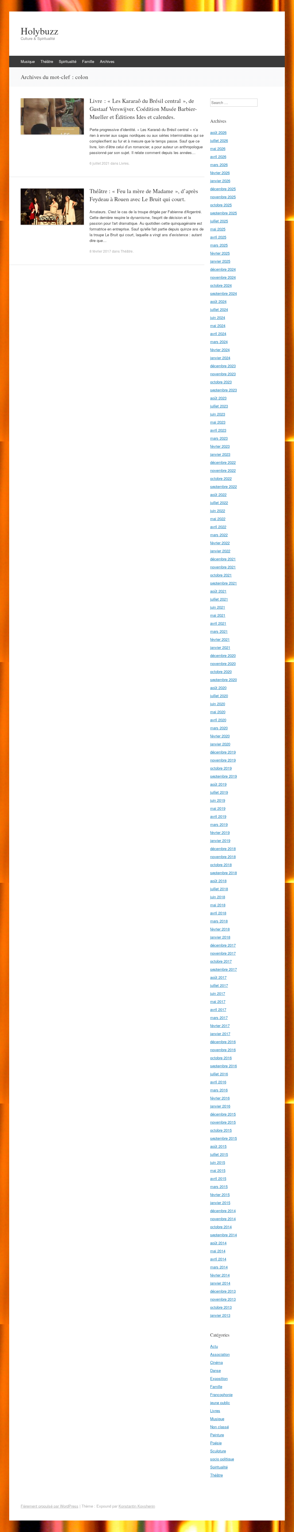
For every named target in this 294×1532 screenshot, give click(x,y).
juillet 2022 (219, 502)
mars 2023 (219, 438)
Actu (214, 1346)
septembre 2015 (223, 1138)
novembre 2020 (223, 663)
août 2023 (218, 398)
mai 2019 (217, 808)
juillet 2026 (219, 140)
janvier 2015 (220, 1202)
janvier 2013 (220, 1315)
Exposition (219, 1378)
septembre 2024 (223, 293)
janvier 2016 (220, 1106)
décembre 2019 (223, 752)
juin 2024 (217, 317)
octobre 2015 (221, 1130)
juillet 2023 (219, 406)
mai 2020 (217, 711)
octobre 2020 (221, 671)
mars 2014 (219, 1267)
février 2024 (220, 349)
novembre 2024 (223, 277)
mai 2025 (217, 229)
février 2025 (220, 253)
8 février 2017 (100, 251)
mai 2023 (217, 422)
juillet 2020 (219, 695)
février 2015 (220, 1194)
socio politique (222, 1459)
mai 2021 (217, 615)
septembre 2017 (223, 969)
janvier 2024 (220, 357)
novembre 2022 (223, 470)
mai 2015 (217, 1170)
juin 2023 (217, 414)
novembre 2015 (223, 1122)
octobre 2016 (221, 1057)
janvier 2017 (220, 1033)
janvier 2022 (220, 550)
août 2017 (218, 977)
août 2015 (218, 1146)
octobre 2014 (221, 1226)
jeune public (220, 1402)
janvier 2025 (220, 261)
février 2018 (220, 929)
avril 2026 (218, 156)
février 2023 (220, 446)
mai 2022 (217, 518)
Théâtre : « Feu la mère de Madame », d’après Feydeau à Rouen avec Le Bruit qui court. (144, 195)
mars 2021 (219, 631)
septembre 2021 (223, 583)
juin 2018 (217, 896)
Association (220, 1354)
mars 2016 (219, 1090)
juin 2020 (217, 703)
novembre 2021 (223, 567)
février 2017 (220, 1025)
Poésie (216, 1442)
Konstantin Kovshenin (137, 1506)
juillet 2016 (219, 1074)
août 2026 (218, 132)
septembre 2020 (223, 679)
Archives (107, 61)
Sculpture (218, 1451)
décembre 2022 (223, 462)
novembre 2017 (223, 953)
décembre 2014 (223, 1210)
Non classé (219, 1426)
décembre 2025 (223, 188)
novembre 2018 (223, 856)
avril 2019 (218, 816)
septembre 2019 (223, 776)
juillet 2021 (219, 599)
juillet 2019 (219, 792)
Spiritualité (67, 61)
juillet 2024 (219, 309)
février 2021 (220, 639)
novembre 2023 (223, 373)
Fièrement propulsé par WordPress (49, 1506)
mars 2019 (219, 824)
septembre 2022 (223, 486)
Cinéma (216, 1362)
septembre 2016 (223, 1065)
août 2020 (218, 687)
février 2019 (220, 832)
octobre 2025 (221, 204)
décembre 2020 (223, 655)
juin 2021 (217, 607)
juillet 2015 (219, 1154)
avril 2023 (218, 430)
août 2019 (218, 784)
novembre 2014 (223, 1218)
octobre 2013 (221, 1307)
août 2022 (218, 494)
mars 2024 (219, 341)
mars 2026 (219, 164)
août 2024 (218, 301)
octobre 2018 (221, 864)
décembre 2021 (223, 559)
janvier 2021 (220, 647)
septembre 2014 (223, 1234)
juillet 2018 (219, 888)
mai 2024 (217, 325)
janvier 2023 (220, 454)
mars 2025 (219, 245)
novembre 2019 (223, 760)
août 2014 (218, 1242)
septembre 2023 (223, 390)
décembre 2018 (223, 848)
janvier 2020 (220, 744)
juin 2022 (217, 510)
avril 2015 (218, 1178)
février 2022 (220, 542)
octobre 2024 (221, 285)
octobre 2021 (221, 575)
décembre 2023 (223, 365)
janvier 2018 (220, 937)
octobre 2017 (221, 961)
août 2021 (218, 591)
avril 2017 (218, 1009)
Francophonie (221, 1394)
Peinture (217, 1434)
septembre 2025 (223, 213)
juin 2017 (217, 993)
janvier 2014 (220, 1283)
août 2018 (218, 880)
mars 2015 (219, 1186)
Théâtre (46, 61)
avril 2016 (218, 1082)
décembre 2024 (223, 269)
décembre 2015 (223, 1114)
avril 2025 (218, 237)
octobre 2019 (221, 768)
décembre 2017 (223, 945)
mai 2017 (217, 1001)
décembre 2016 (223, 1041)
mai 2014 (217, 1251)
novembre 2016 (223, 1049)
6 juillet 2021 (100, 163)
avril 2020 (218, 719)
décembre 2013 (223, 1291)
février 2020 (220, 736)
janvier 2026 (220, 180)
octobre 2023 (221, 382)
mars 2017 (219, 1017)
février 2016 (220, 1098)
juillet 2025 (219, 221)
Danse (215, 1370)
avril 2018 (218, 913)
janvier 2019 (220, 840)
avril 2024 (218, 333)
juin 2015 (217, 1162)
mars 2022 (219, 534)
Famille (88, 61)
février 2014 (220, 1275)
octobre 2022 (221, 478)
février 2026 (220, 172)
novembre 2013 (223, 1299)
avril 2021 (218, 623)
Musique (28, 61)
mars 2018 (219, 921)
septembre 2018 (223, 872)
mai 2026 (217, 148)
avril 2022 (218, 526)
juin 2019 (217, 800)
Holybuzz (39, 31)
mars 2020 (219, 728)
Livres (124, 163)
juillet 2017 (219, 985)
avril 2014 (218, 1259)
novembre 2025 (223, 196)
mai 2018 (217, 905)
